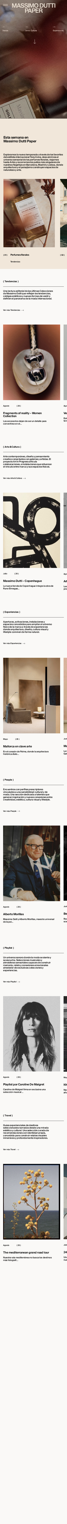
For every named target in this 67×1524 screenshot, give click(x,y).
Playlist (8, 948)
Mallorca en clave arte (17, 746)
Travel (8, 1115)
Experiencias (12, 612)
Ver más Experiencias (12, 643)
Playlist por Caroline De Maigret (23, 1084)
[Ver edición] (35, 41)
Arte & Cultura (12, 447)
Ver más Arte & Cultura (12, 478)
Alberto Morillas (13, 914)
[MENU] (5, 5)
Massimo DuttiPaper (33, 8)
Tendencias (11, 281)
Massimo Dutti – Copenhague (22, 581)
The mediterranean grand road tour (26, 1252)
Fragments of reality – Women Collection (22, 415)
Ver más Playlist (9, 982)
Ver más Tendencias (11, 310)
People (8, 780)
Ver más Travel (9, 1150)
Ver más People (9, 811)
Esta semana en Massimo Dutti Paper (19, 139)
